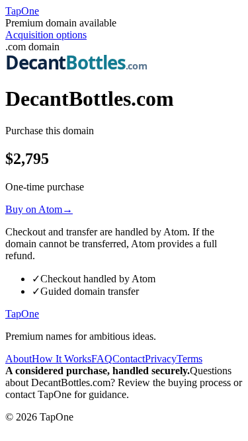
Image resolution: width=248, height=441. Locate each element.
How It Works (61, 358)
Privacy (161, 358)
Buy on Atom (39, 209)
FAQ (101, 358)
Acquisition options (46, 34)
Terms (189, 358)
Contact (128, 358)
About (18, 358)
